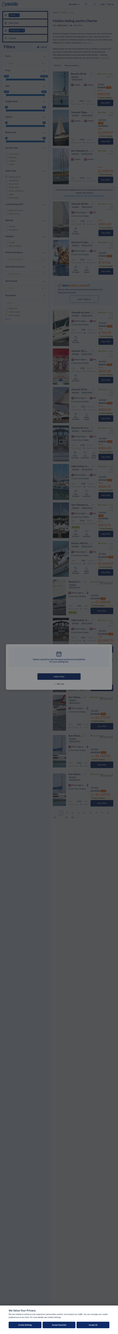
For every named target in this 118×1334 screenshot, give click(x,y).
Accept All (93, 1325)
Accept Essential (59, 1325)
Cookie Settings (25, 1325)
